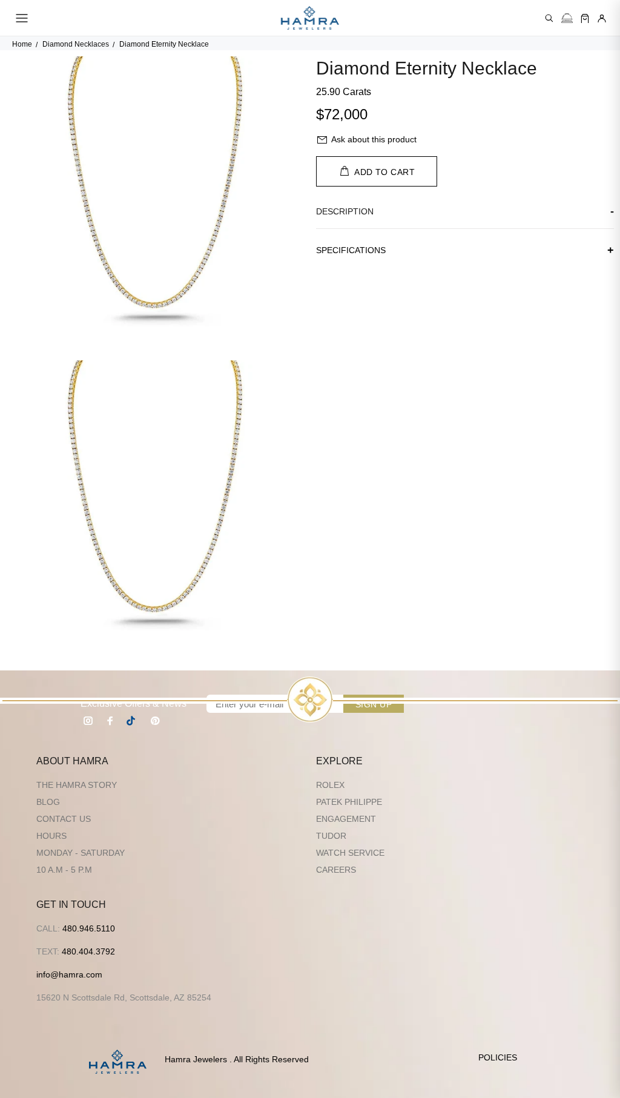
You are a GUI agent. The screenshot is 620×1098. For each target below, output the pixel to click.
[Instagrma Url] (88, 721)
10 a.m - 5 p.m (64, 870)
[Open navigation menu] (22, 18)
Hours (51, 836)
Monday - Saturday (80, 853)
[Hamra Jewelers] (310, 18)
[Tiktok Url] (132, 721)
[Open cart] (584, 18)
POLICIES (497, 1057)
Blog (48, 802)
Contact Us (63, 819)
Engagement (346, 819)
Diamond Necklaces (75, 44)
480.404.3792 (88, 951)
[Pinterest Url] (155, 721)
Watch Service (350, 853)
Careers (336, 870)
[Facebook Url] (110, 721)
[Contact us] (567, 18)
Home (22, 44)
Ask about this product (374, 139)
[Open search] (549, 18)
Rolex (330, 785)
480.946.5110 (88, 928)
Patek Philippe (349, 802)
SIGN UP (373, 704)
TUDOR (331, 836)
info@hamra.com (69, 974)
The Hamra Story (76, 785)
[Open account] (601, 18)
